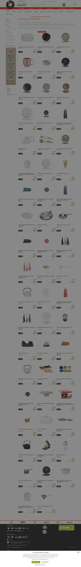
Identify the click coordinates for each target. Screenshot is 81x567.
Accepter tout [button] (36, 562)
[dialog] (40, 559)
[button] (40, 559)
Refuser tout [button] (45, 562)
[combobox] (78, 552)
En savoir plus (51, 557)
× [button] (79, 552)
